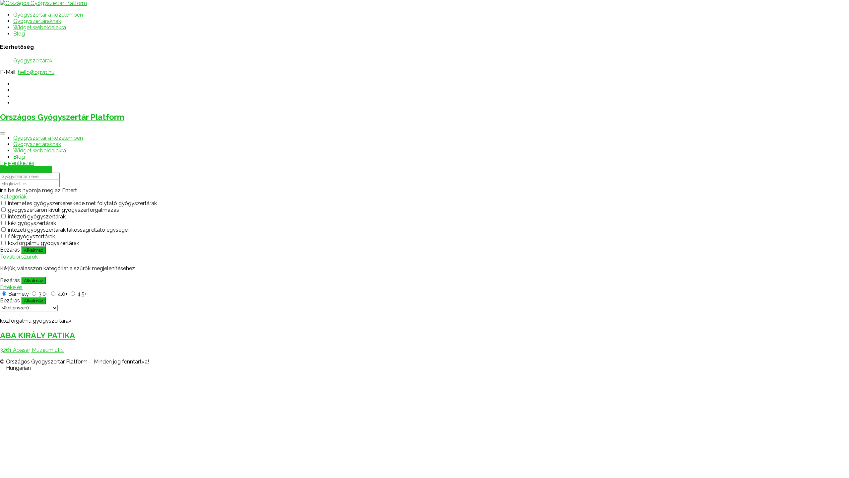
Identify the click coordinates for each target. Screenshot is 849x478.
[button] (424, 368)
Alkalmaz (33, 250)
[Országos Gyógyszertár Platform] (43, 3)
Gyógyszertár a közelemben (48, 15)
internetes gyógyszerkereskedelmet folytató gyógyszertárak (82, 203)
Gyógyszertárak (32, 60)
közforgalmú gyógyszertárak (43, 243)
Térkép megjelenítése (26, 169)
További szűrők (19, 257)
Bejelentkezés (17, 163)
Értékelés (11, 287)
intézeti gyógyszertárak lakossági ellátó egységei (68, 230)
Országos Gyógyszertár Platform (62, 117)
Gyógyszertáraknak (37, 21)
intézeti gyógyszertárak (37, 216)
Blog (19, 34)
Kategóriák (13, 197)
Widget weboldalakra (39, 27)
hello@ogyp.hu (36, 72)
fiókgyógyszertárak (31, 236)
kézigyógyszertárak (32, 223)
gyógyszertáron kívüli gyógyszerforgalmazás (63, 210)
